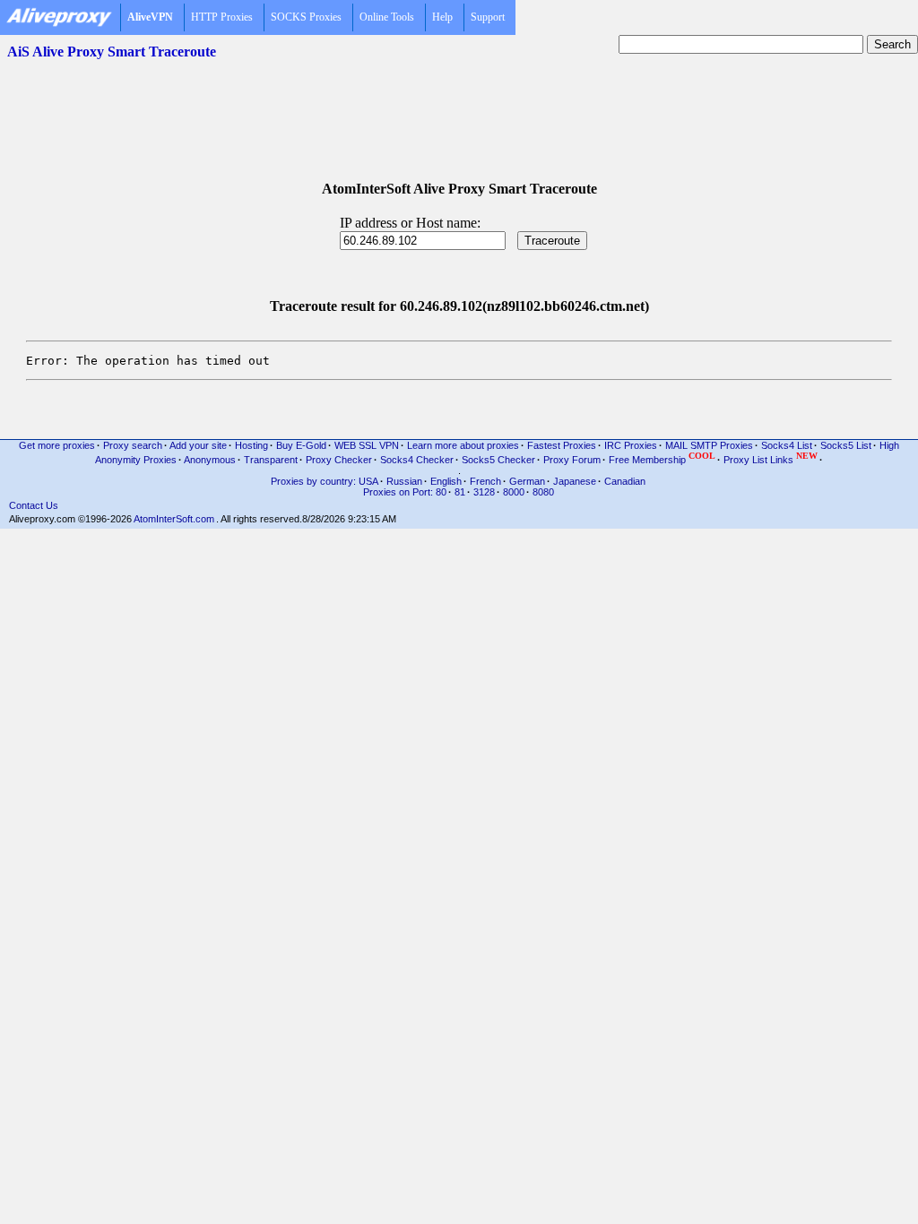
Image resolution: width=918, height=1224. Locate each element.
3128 (484, 492)
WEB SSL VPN (366, 445)
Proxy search (132, 445)
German (527, 481)
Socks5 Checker (498, 459)
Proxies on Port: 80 (404, 492)
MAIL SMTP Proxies (709, 445)
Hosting (251, 445)
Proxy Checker (339, 459)
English (446, 481)
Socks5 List (845, 445)
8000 (513, 492)
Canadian (624, 481)
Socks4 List (786, 445)
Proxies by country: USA (324, 481)
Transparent (271, 459)
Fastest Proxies (561, 445)
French (485, 481)
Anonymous (210, 459)
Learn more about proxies (463, 445)
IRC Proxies (630, 445)
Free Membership (662, 458)
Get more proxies (57, 445)
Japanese (574, 481)
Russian (404, 481)
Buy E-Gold (301, 445)
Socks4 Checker (417, 459)
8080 (543, 492)
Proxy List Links (770, 458)
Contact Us (33, 505)
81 (460, 492)
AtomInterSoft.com (174, 518)
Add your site (198, 445)
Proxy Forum (572, 459)
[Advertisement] (459, 108)
